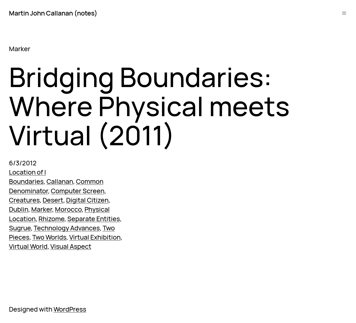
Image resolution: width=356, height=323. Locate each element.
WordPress (70, 309)
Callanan (59, 181)
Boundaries (26, 181)
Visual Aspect (70, 246)
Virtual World (28, 246)
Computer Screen (77, 190)
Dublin (18, 209)
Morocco (68, 209)
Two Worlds (49, 237)
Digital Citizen (87, 199)
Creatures (24, 199)
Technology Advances (67, 227)
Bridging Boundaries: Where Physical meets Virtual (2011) (149, 105)
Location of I (27, 172)
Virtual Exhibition (95, 237)
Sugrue (20, 227)
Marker (41, 209)
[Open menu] (344, 13)
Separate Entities (93, 218)
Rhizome (51, 218)
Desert (53, 199)
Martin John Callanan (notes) (53, 12)
